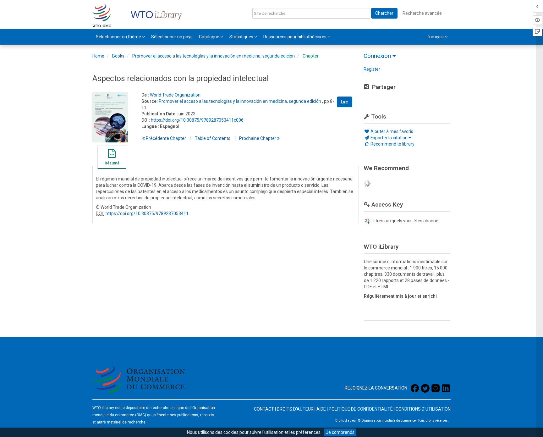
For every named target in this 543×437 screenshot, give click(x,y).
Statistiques (241, 36)
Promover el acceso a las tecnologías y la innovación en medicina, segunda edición (213, 55)
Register (372, 69)
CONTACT (264, 409)
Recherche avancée (422, 13)
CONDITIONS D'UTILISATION (423, 409)
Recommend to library (392, 144)
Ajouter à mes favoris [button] (391, 131)
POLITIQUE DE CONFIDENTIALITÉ (361, 409)
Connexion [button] (378, 55)
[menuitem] (120, 37)
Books (118, 55)
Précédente (165, 138)
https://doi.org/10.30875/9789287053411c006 (197, 120)
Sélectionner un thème (119, 36)
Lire (344, 101)
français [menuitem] (436, 36)
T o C (212, 138)
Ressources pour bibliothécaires (295, 36)
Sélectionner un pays (172, 36)
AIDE (321, 409)
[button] (112, 158)
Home (98, 55)
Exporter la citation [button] (389, 137)
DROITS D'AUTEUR (295, 409)
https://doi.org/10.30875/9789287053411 (147, 213)
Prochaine (258, 138)
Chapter (311, 55)
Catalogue (209, 36)
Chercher (384, 13)
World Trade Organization (175, 94)
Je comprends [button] (340, 432)
